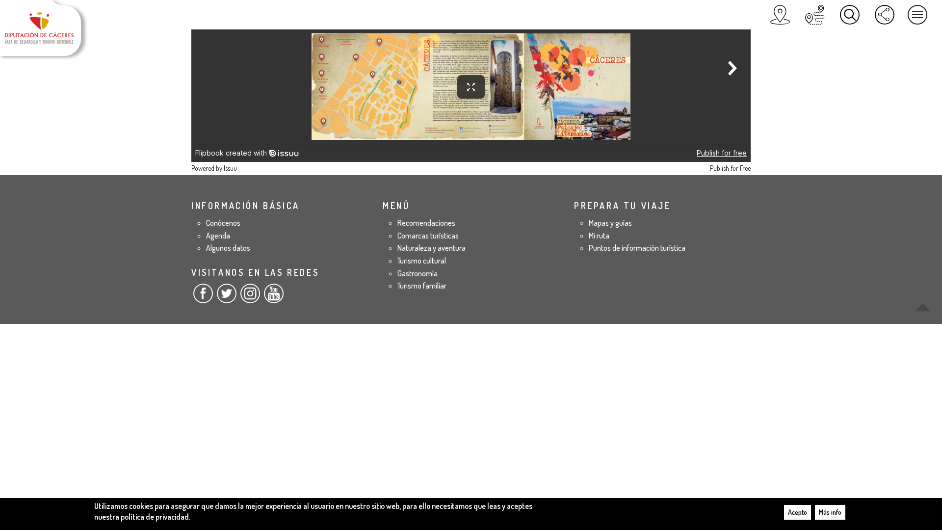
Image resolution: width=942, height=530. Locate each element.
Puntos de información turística (637, 248)
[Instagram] (250, 297)
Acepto (797, 512)
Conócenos (223, 223)
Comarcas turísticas (428, 235)
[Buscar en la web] (850, 15)
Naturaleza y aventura (431, 248)
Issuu (230, 168)
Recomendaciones (426, 223)
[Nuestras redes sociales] (884, 15)
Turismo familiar (421, 286)
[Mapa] (780, 15)
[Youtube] (274, 297)
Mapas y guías (610, 223)
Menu (917, 15)
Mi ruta (599, 235)
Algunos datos (228, 248)
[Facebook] (203, 297)
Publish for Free (730, 168)
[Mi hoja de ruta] (815, 15)
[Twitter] (226, 297)
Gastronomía (417, 273)
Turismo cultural (421, 260)
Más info (830, 512)
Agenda (218, 235)
